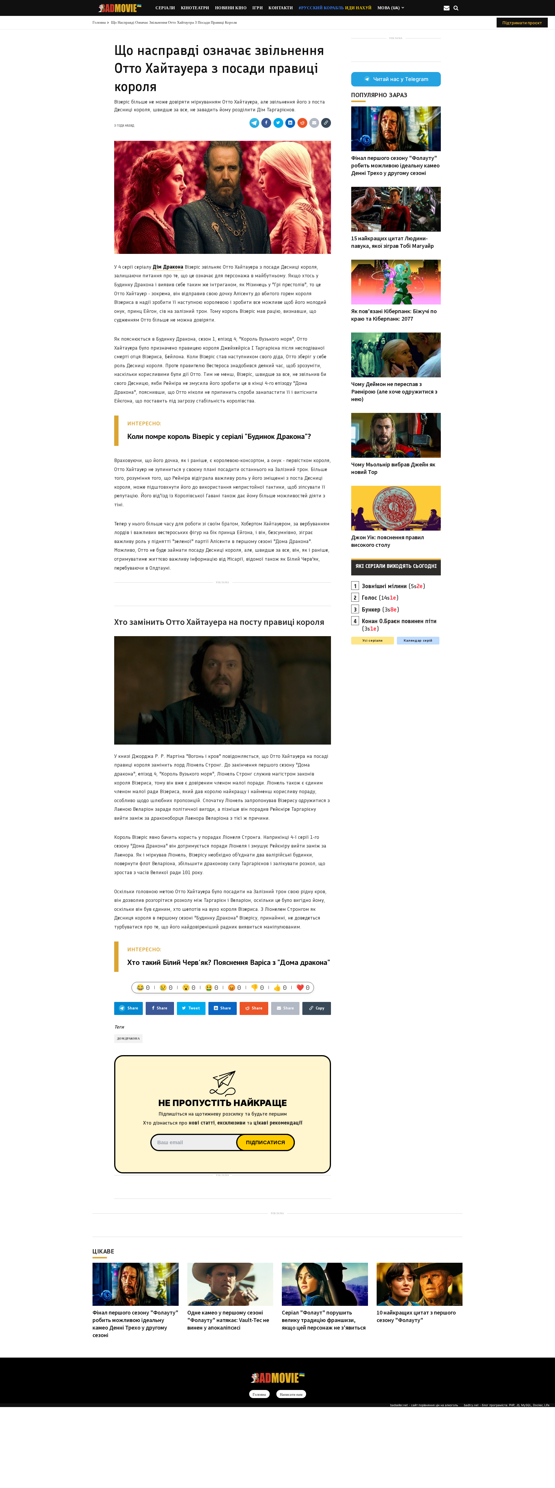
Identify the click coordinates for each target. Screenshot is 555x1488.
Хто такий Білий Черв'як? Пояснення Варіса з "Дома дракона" (228, 962)
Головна (99, 22)
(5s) (393, 586)
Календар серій (418, 640)
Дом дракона (128, 1038)
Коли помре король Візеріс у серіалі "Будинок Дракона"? (219, 436)
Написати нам (291, 1394)
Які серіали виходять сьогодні (396, 566)
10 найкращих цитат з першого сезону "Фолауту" (416, 1316)
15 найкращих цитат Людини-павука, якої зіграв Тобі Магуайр (392, 242)
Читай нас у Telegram (400, 79)
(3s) (380, 609)
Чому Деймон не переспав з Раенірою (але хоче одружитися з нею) (394, 391)
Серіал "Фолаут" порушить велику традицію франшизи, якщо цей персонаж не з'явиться (324, 1320)
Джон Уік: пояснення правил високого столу (387, 540)
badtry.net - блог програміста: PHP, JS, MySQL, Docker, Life (507, 1405)
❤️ (303, 987)
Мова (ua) (389, 7)
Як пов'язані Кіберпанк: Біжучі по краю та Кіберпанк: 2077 (394, 314)
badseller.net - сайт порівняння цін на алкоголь (424, 1405)
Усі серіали (372, 640)
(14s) (380, 597)
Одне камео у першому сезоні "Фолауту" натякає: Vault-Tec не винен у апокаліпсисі (228, 1320)
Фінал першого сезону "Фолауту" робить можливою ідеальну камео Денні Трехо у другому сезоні (395, 165)
